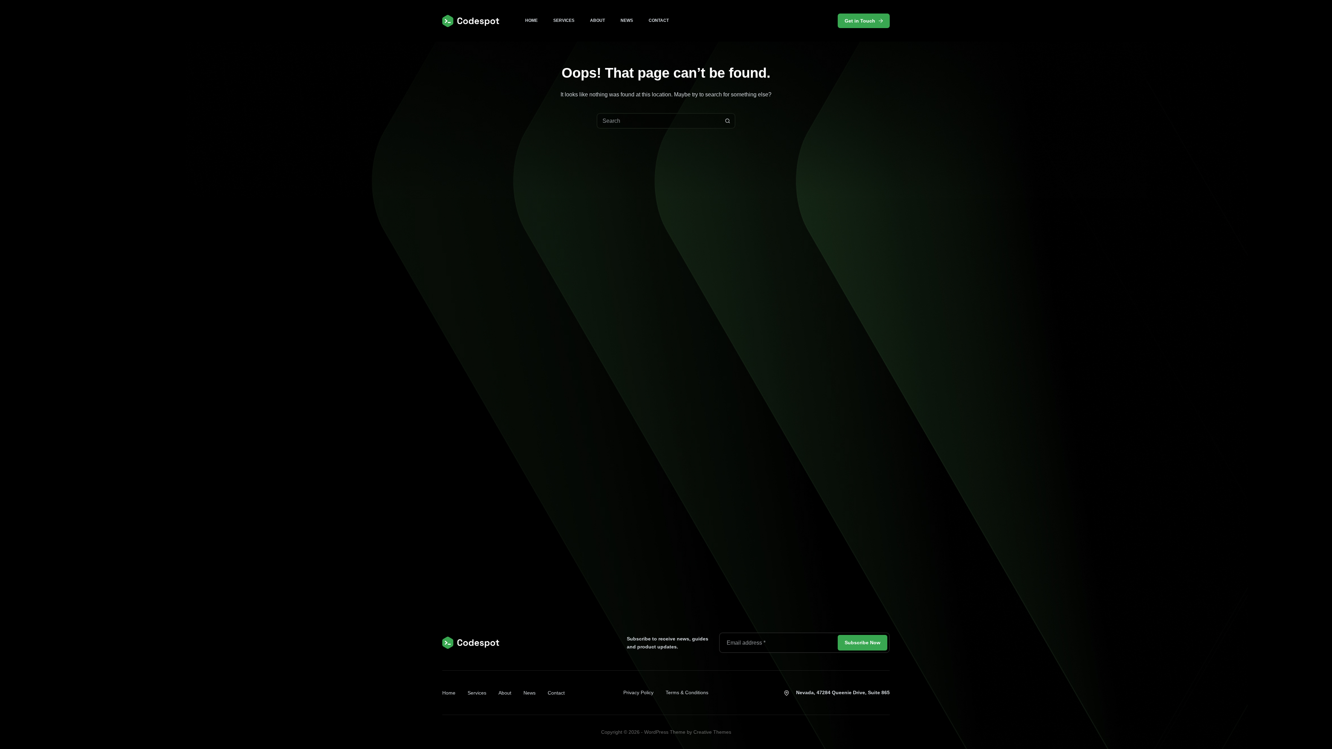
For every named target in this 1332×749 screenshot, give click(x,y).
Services (563, 20)
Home (531, 20)
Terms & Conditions (687, 692)
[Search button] (727, 121)
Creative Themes (712, 732)
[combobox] (658, 121)
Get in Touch (860, 21)
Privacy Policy (638, 692)
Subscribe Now (862, 642)
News (627, 20)
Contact (659, 20)
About (597, 20)
